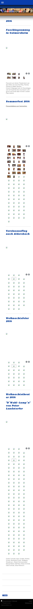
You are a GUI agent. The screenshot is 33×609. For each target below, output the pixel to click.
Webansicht (28, 603)
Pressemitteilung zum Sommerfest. (16, 106)
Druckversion (7, 601)
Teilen (5, 595)
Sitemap (14, 601)
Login (30, 601)
